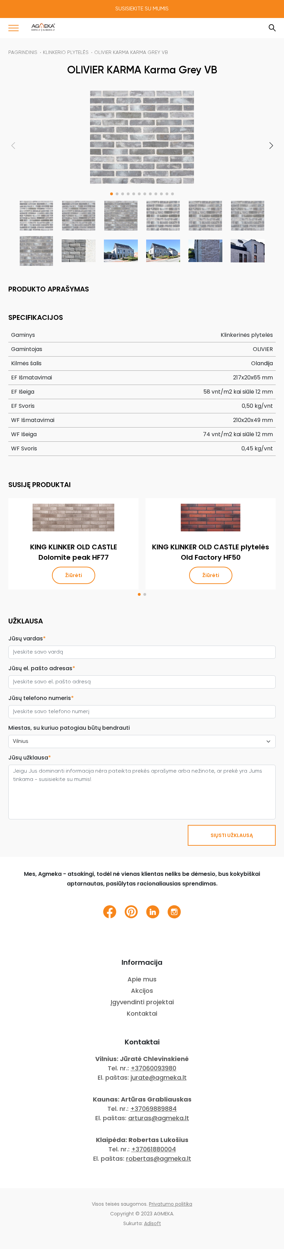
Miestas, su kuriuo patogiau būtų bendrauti (69, 728)
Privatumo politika (170, 1204)
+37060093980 (153, 1068)
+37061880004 (153, 1149)
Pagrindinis (22, 52)
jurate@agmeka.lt (159, 1077)
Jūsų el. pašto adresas (41, 668)
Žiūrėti (73, 575)
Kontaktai (142, 1013)
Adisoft (152, 1223)
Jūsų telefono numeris (41, 698)
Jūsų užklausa (29, 758)
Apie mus (142, 979)
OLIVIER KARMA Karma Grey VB (131, 52)
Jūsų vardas (27, 639)
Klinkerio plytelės (66, 52)
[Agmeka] (43, 27)
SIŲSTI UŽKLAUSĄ (232, 835)
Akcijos (142, 990)
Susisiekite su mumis (142, 9)
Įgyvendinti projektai (142, 1002)
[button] (111, 193)
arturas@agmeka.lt (158, 1118)
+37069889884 (153, 1108)
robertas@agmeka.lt (158, 1158)
